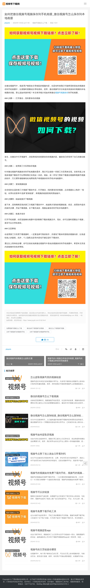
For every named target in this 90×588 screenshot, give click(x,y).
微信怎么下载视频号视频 (56, 328)
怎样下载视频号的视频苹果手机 (39, 332)
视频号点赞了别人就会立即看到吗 (48, 453)
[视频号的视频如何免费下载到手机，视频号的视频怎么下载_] (16, 478)
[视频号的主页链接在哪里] (16, 555)
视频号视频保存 (61, 92)
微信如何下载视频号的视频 (35, 328)
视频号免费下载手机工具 (43, 511)
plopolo (7, 23)
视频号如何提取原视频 (42, 434)
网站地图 (46, 584)
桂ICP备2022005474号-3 (59, 584)
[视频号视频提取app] (16, 536)
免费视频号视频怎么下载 (14, 328)
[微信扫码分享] (66, 349)
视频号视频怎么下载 (39, 23)
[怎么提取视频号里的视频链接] (16, 382)
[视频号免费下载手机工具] (16, 516)
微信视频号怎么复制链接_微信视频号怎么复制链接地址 (56, 415)
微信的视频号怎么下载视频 (44, 396)
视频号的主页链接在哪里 (43, 549)
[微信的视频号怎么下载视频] (16, 402)
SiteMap (39, 584)
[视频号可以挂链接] (16, 497)
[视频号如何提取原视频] (16, 440)
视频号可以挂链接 (39, 492)
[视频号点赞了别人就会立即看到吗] (16, 459)
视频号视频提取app (40, 530)
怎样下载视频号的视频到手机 (15, 332)
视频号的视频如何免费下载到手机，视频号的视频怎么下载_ (57, 472)
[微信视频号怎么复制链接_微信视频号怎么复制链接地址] (16, 421)
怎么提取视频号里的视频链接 (45, 377)
